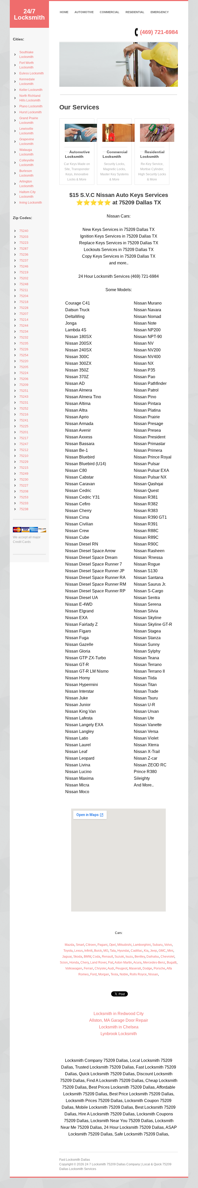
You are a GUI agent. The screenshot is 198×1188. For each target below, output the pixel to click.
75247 (23, 444)
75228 (23, 308)
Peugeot (121, 968)
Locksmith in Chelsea (118, 1027)
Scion (64, 962)
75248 (23, 284)
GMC (162, 950)
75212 (23, 450)
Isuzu (129, 956)
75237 (23, 260)
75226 (23, 349)
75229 (23, 462)
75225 (23, 426)
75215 (23, 468)
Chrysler (100, 968)
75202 (23, 278)
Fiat (110, 962)
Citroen (91, 945)
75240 (23, 231)
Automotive (84, 12)
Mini (170, 950)
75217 (23, 438)
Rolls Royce (138, 974)
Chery (84, 962)
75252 (23, 408)
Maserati (135, 968)
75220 (23, 361)
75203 (23, 237)
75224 (23, 373)
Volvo (168, 945)
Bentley (140, 956)
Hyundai (123, 950)
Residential (135, 12)
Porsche (159, 968)
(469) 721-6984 (159, 32)
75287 (23, 248)
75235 (23, 343)
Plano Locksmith (31, 106)
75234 (23, 331)
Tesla (114, 974)
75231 (23, 402)
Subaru (157, 945)
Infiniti (88, 950)
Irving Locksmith (30, 202)
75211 (23, 290)
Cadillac (136, 950)
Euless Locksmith (31, 73)
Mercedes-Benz (154, 962)
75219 (23, 272)
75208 (23, 491)
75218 (23, 302)
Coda (96, 956)
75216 (23, 414)
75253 (23, 497)
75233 (23, 503)
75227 (23, 485)
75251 (23, 391)
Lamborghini (142, 945)
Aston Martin (123, 962)
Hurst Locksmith (30, 112)
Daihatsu (152, 956)
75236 (23, 254)
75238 (23, 509)
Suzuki (119, 956)
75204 (23, 296)
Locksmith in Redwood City (119, 1013)
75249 (23, 473)
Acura (137, 962)
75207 (23, 314)
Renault (107, 956)
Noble (124, 974)
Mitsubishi (124, 945)
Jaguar (67, 956)
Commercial (109, 12)
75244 (23, 325)
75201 (23, 432)
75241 (23, 420)
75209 (23, 385)
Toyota (68, 950)
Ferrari (88, 968)
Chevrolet (167, 956)
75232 (23, 337)
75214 (23, 320)
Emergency (160, 12)
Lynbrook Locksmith (119, 1033)
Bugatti (172, 962)
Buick (98, 950)
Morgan (103, 974)
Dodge (147, 968)
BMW (87, 956)
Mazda (69, 945)
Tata (113, 950)
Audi (111, 968)
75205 (23, 367)
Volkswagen (73, 968)
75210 (23, 456)
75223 (23, 243)
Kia (146, 950)
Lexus (78, 950)
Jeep (153, 950)
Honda (74, 962)
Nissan (153, 974)
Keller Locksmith (31, 90)
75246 (23, 266)
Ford (93, 974)
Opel (112, 945)
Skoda (77, 956)
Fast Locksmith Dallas (74, 1159)
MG (105, 950)
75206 (23, 379)
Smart (80, 945)
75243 (23, 396)
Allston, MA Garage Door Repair (118, 1020)
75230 (23, 479)
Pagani (102, 945)
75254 (23, 355)
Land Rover (98, 962)
